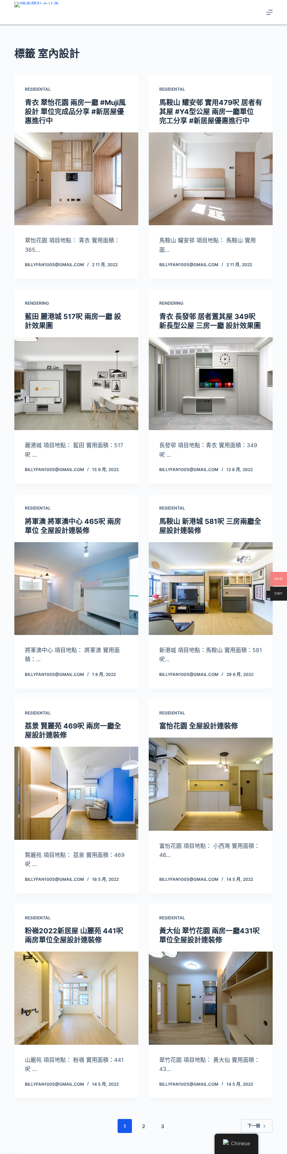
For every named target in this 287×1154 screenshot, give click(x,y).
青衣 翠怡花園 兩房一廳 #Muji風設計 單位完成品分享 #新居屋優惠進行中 (75, 111)
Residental (38, 89)
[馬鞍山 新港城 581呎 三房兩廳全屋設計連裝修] (211, 588)
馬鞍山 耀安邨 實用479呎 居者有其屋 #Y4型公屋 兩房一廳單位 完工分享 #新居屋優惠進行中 (210, 111)
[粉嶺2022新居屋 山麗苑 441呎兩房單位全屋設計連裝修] (76, 998)
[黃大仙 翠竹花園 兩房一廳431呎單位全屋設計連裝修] (211, 998)
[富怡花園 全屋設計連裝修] (211, 784)
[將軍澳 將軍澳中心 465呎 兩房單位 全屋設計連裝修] (76, 588)
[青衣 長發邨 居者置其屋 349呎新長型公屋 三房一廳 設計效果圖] (211, 383)
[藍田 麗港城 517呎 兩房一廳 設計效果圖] (76, 383)
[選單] (269, 12)
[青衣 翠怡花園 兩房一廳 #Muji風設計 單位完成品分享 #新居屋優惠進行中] (76, 179)
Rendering (37, 303)
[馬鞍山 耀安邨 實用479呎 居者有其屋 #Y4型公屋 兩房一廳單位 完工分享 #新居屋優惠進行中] (211, 179)
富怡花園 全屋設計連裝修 (198, 726)
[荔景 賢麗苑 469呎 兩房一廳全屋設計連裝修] (76, 793)
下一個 (253, 1125)
